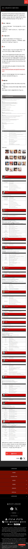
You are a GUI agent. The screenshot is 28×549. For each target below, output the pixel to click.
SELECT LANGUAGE (15, 504)
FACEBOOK (11, 508)
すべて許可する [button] (21, 544)
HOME (14, 472)
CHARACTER (14, 476)
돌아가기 (14, 453)
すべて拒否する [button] (21, 546)
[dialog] (14, 545)
